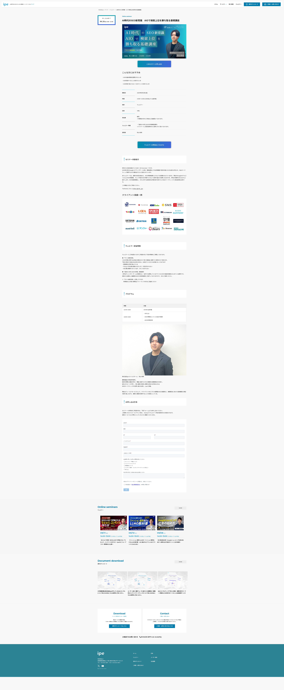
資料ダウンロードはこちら (119, 626)
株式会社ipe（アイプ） (104, 9)
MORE (180, 508)
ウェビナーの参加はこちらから (154, 145)
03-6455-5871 (146, 637)
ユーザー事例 (154, 657)
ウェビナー (239, 4)
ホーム (134, 653)
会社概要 (153, 661)
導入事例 (231, 4)
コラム (216, 4)
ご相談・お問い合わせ (273, 4)
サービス (222, 4)
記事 (152, 653)
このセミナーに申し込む (154, 64)
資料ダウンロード (253, 4)
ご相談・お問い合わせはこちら (164, 626)
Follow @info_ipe (138, 188)
